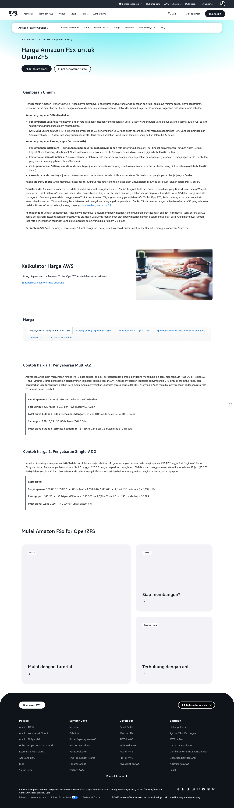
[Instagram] (193, 789)
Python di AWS (128, 745)
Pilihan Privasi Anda (61, 797)
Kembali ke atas (115, 776)
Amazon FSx (27, 39)
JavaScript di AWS (130, 763)
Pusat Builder (127, 727)
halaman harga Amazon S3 (96, 205)
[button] (46, 14)
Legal (173, 769)
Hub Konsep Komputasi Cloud (36, 745)
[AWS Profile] (222, 3)
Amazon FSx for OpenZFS (50, 39)
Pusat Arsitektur (78, 751)
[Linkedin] (188, 789)
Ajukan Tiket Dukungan (183, 733)
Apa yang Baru (27, 757)
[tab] (50, 330)
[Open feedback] (230, 404)
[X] (178, 789)
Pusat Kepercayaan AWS (82, 739)
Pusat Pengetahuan (181, 745)
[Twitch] (198, 789)
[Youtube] (203, 789)
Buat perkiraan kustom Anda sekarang (42, 282)
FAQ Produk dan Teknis (82, 757)
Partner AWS (76, 769)
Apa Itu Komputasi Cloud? (33, 733)
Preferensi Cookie (91, 797)
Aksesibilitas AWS (180, 763)
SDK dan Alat (127, 733)
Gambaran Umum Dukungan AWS (189, 751)
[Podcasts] (208, 789)
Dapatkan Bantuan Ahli (183, 757)
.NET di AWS (126, 739)
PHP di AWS (126, 757)
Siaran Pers (25, 769)
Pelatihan (74, 733)
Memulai (74, 727)
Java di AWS (126, 751)
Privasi (22, 797)
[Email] (213, 789)
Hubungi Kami (178, 727)
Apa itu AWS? (26, 727)
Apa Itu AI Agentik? (29, 739)
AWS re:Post (177, 739)
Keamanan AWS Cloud (31, 751)
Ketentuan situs (38, 797)
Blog (21, 763)
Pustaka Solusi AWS (80, 745)
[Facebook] (183, 789)
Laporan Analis (77, 763)
